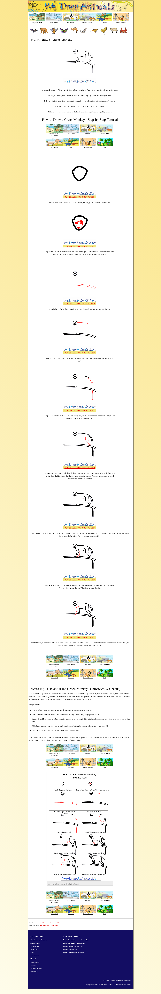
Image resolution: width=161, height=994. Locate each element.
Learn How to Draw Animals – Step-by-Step (80, 6)
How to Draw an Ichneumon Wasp (49, 923)
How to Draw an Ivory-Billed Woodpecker (75, 940)
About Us (118, 985)
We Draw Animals (101, 985)
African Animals (35, 943)
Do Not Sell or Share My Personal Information (117, 980)
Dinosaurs (104, 22)
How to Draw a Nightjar (70, 949)
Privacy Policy (126, 985)
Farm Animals (54, 147)
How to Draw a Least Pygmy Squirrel (74, 943)
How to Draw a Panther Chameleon (73, 953)
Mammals (33, 959)
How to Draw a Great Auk (49, 925)
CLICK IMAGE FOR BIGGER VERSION (80, 197)
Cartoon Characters (121, 22)
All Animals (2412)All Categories (37, 22)
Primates (32, 965)
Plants (104, 147)
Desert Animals (34, 949)
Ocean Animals (54, 22)
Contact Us (111, 985)
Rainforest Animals (87, 22)
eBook (32, 953)
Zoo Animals (70, 22)
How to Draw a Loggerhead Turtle (73, 946)
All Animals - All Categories (38, 940)
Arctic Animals (34, 946)
